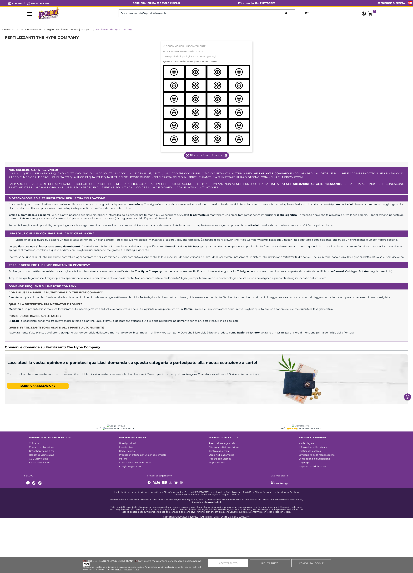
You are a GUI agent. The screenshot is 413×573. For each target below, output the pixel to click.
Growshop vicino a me (41, 451)
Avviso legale (306, 443)
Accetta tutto (228, 563)
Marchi (123, 458)
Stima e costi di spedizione (224, 447)
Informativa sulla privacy (313, 447)
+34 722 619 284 (39, 3)
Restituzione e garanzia (222, 443)
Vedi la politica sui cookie (127, 569)
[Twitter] (34, 483)
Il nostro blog (126, 447)
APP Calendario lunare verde (135, 462)
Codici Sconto (127, 451)
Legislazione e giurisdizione (314, 458)
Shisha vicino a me (39, 462)
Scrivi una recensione (37, 385)
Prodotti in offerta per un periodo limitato (142, 454)
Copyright (304, 462)
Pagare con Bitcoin (220, 458)
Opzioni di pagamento (221, 454)
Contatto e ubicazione (41, 447)
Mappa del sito (217, 462)
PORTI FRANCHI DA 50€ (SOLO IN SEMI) (156, 3)
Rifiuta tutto (269, 563)
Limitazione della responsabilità (317, 454)
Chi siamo (34, 443)
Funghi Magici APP (130, 466)
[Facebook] (28, 483)
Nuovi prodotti (127, 443)
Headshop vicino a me (41, 454)
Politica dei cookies (310, 451)
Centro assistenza (219, 451)
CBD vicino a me (38, 458)
